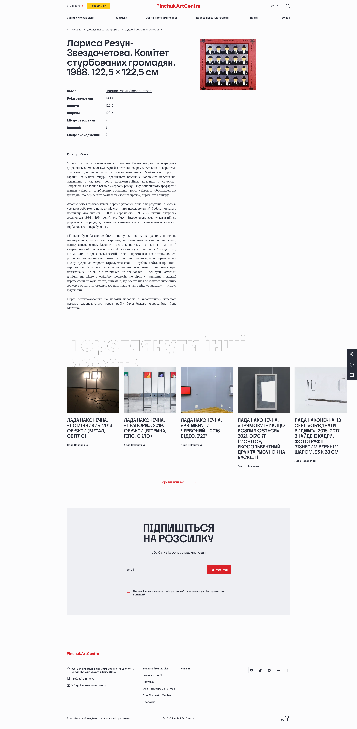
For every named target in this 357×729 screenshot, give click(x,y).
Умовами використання (168, 591)
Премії (254, 17)
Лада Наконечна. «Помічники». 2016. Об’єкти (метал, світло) (90, 428)
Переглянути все (172, 482)
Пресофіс (149, 702)
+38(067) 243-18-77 (82, 678)
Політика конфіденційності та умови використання (98, 718)
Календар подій (153, 675)
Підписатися (218, 570)
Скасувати (287, 712)
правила (138, 594)
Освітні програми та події (161, 17)
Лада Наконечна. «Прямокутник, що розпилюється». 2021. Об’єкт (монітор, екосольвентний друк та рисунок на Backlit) (261, 438)
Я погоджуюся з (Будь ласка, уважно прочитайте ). (179, 593)
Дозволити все (259, 712)
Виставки (121, 17)
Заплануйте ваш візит (80, 17)
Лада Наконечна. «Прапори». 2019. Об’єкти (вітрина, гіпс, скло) (145, 428)
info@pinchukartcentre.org (88, 685)
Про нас (285, 17)
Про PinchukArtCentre (157, 695)
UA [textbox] (272, 5)
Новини (185, 668)
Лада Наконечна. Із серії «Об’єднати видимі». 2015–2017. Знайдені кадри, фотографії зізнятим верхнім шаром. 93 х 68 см (318, 436)
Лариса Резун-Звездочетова (129, 91)
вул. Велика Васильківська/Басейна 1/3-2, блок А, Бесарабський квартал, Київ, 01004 (102, 670)
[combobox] (274, 6)
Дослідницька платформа (212, 17)
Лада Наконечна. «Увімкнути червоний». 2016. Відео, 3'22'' (201, 428)
